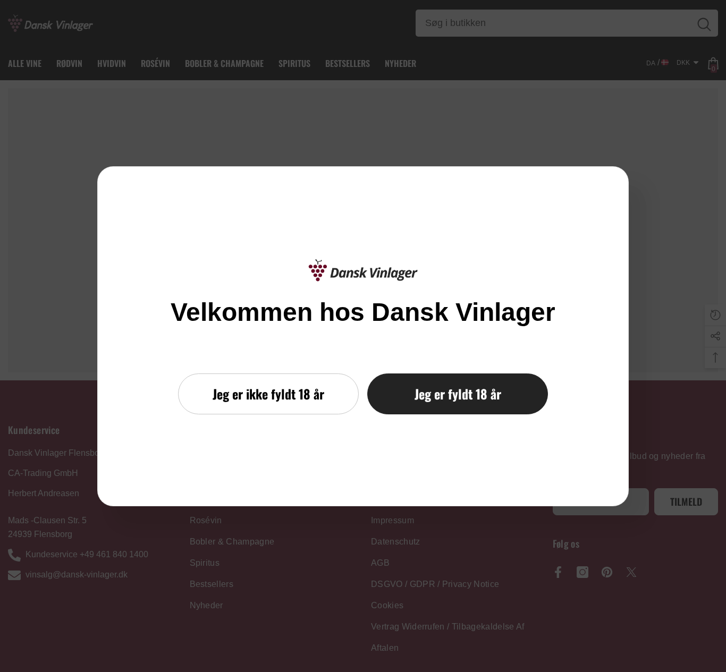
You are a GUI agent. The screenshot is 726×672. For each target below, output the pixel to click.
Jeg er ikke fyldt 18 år (268, 393)
